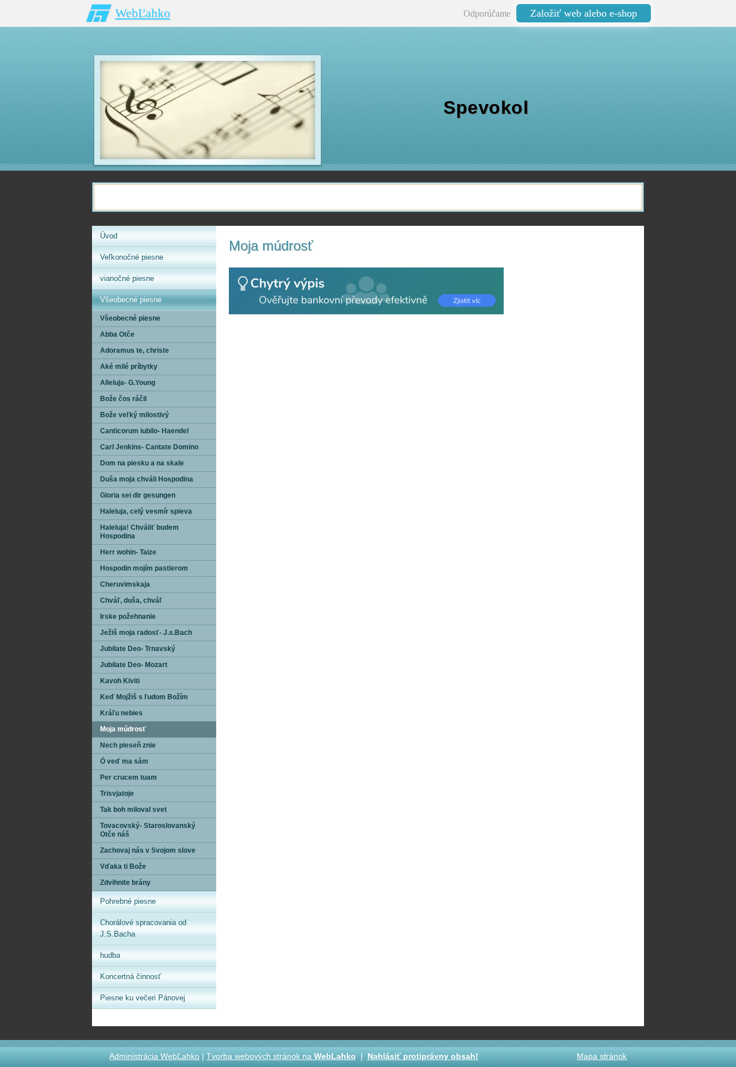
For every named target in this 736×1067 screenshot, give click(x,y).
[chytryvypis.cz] (366, 290)
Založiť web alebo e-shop (583, 13)
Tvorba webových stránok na (281, 1056)
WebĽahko (142, 13)
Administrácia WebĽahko (154, 1056)
